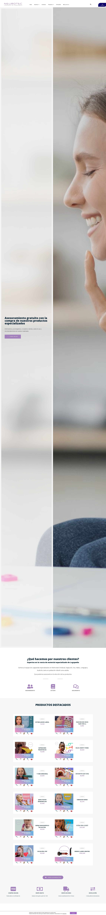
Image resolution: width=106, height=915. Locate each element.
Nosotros (36, 4)
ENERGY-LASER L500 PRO (82, 851)
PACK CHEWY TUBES (82, 748)
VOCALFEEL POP (42, 851)
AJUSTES (64, 913)
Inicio (31, 4)
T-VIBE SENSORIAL (42, 774)
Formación (58, 4)
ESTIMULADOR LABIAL (42, 722)
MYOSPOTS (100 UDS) (82, 774)
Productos (50, 4)
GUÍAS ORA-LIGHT (82, 825)
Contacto (44, 4)
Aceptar (73, 913)
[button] (42, 719)
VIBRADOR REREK (82, 799)
